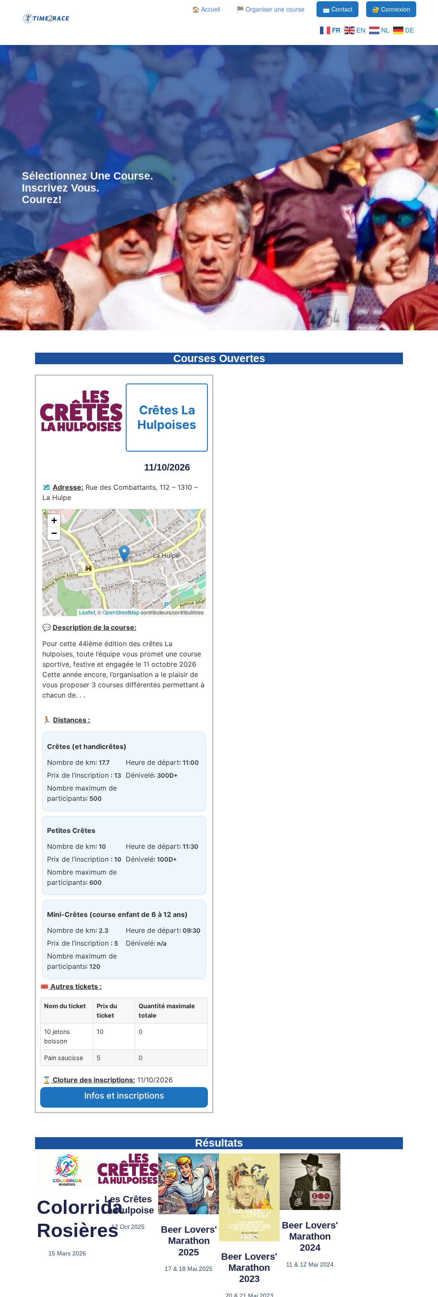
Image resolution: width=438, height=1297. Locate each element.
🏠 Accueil (206, 9)
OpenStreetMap (121, 612)
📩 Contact (337, 9)
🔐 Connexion (391, 9)
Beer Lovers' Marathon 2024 (310, 1236)
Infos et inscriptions (124, 1095)
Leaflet (87, 612)
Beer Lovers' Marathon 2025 (189, 1241)
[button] (124, 554)
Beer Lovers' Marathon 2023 (249, 1268)
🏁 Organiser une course (271, 9)
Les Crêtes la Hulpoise (128, 1205)
